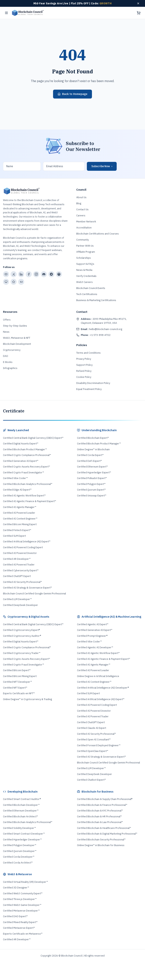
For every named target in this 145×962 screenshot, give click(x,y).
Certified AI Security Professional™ (22, 582)
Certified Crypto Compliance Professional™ (27, 455)
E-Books (7, 362)
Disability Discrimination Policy (93, 383)
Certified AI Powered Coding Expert (23, 547)
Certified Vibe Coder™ (15, 478)
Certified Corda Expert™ (90, 455)
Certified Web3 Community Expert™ (22, 893)
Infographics (10, 368)
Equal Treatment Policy (89, 389)
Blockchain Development (17, 344)
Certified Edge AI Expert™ (17, 489)
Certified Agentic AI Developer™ (95, 647)
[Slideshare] (6, 282)
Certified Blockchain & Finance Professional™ (102, 805)
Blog (78, 203)
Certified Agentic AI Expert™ (92, 624)
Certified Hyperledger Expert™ (94, 472)
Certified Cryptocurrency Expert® (21, 630)
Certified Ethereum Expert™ (92, 466)
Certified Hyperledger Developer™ (22, 839)
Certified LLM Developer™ (17, 599)
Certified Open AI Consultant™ (94, 739)
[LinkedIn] (21, 274)
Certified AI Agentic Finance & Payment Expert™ (29, 501)
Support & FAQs (85, 264)
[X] (14, 274)
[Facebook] (29, 274)
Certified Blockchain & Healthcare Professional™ (104, 828)
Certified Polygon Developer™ (19, 845)
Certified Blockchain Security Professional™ (101, 839)
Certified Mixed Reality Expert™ (20, 922)
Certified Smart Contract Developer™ (24, 833)
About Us (81, 197)
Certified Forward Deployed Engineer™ (98, 745)
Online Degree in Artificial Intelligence (98, 676)
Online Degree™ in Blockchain (93, 449)
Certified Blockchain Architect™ (20, 816)
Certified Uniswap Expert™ (91, 495)
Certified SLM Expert (14, 535)
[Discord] (44, 274)
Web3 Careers (84, 282)
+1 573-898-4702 (95, 335)
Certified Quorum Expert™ (91, 489)
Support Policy (84, 364)
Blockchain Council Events (90, 288)
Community (82, 239)
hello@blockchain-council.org (101, 329)
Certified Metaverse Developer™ (21, 910)
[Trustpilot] (14, 282)
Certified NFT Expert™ (15, 687)
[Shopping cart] (138, 12)
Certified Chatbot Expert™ (91, 779)
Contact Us (82, 209)
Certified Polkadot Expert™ (92, 478)
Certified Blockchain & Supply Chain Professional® (104, 799)
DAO (5, 356)
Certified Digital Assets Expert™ (20, 443)
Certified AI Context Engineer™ (20, 518)
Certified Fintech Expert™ (17, 530)
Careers (80, 215)
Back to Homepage (74, 94)
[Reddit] (59, 274)
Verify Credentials (86, 276)
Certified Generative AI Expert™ (20, 461)
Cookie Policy (83, 377)
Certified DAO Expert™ (15, 916)
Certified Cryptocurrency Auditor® (22, 635)
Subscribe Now (101, 166)
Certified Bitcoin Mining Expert (20, 524)
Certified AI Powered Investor (20, 553)
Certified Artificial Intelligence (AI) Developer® (103, 687)
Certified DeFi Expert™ (89, 461)
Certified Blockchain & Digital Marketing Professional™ (107, 833)
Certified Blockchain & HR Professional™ (99, 816)
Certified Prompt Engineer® (92, 635)
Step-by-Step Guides (15, 325)
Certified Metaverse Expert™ (19, 927)
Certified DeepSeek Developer (20, 605)
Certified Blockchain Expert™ (93, 437)
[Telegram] (51, 274)
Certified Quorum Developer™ (19, 851)
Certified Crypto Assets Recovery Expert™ (26, 466)
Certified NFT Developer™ (17, 681)
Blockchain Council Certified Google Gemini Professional (34, 593)
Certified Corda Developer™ (18, 856)
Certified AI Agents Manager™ (19, 507)
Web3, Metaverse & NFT (16, 337)
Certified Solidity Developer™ (19, 828)
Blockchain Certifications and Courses (97, 233)
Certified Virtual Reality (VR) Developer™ (25, 882)
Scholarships (83, 257)
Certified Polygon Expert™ (91, 484)
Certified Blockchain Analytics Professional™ (27, 484)
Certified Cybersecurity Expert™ (21, 570)
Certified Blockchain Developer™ (21, 805)
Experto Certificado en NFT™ (19, 693)
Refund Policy (83, 371)
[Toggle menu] (6, 12)
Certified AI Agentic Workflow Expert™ (24, 495)
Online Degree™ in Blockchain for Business (100, 845)
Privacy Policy (83, 358)
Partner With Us (85, 245)
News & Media (84, 270)
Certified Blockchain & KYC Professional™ (100, 810)
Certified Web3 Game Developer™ (22, 905)
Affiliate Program (85, 251)
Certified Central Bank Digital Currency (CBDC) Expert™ (33, 437)
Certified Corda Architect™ (18, 862)
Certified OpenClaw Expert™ (92, 751)
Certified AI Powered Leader (19, 512)
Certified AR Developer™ (17, 559)
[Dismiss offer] (138, 3)
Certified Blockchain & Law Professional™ (100, 822)
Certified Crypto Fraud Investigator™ (23, 472)
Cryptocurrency (11, 350)
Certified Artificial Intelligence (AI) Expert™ (26, 541)
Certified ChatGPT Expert (17, 576)
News (6, 331)
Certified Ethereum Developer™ (21, 810)
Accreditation (84, 227)
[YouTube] (6, 274)
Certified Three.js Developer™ (20, 899)
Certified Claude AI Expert (91, 728)
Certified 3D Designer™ (16, 887)
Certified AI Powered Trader (19, 564)
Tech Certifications (86, 294)
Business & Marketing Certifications (96, 300)
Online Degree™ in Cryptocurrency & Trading (27, 699)
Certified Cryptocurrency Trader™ (21, 653)
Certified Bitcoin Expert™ (17, 670)
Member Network (86, 221)
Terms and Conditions (88, 352)
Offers (7, 319)
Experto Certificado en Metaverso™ (22, 933)
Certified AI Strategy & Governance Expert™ (27, 587)
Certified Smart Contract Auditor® (22, 799)
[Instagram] (36, 274)
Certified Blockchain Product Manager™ (25, 449)
